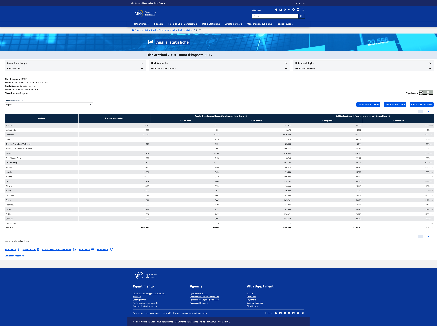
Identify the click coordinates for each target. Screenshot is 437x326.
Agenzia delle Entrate (199, 293)
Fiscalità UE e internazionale (182, 24)
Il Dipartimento (141, 24)
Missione (137, 296)
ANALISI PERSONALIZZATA (368, 104)
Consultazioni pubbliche (259, 24)
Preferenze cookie (152, 312)
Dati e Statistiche (211, 24)
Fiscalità (158, 24)
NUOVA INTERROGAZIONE (421, 104)
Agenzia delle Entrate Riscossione (204, 296)
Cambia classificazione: (14, 100)
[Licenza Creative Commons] (426, 92)
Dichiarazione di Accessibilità (194, 312)
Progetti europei (285, 24)
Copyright (167, 312)
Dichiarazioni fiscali (167, 30)
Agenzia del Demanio (199, 302)
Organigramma (139, 299)
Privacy (176, 312)
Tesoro (250, 293)
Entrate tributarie (233, 24)
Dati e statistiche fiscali (146, 30)
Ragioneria (251, 299)
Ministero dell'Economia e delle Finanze (148, 3)
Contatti (300, 3)
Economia (251, 296)
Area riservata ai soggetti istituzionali (149, 293)
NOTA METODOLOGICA (395, 104)
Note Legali (138, 312)
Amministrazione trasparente (145, 302)
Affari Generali (253, 306)
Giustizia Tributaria (255, 302)
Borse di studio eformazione (145, 306)
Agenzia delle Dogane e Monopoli (204, 299)
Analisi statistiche (185, 30)
